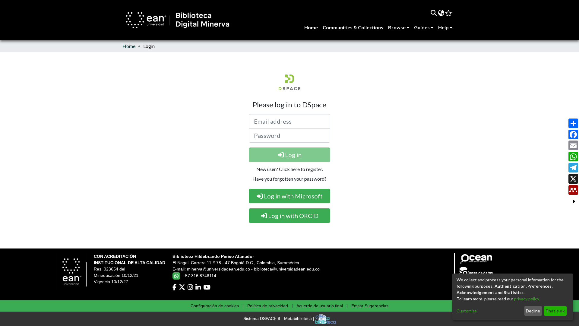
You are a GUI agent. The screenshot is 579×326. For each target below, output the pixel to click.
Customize (467, 310)
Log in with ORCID (292, 215)
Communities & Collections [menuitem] (353, 27)
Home (128, 46)
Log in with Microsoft (293, 196)
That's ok (555, 310)
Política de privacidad (267, 305)
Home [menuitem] (311, 27)
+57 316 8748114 (199, 275)
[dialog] (512, 297)
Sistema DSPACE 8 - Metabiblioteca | (279, 318)
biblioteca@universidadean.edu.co (287, 269)
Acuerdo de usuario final (319, 305)
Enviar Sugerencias (369, 305)
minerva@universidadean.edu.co (218, 269)
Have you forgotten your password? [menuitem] (289, 179)
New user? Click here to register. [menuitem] (289, 169)
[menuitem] (441, 12)
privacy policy (526, 298)
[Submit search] (433, 12)
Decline (533, 310)
